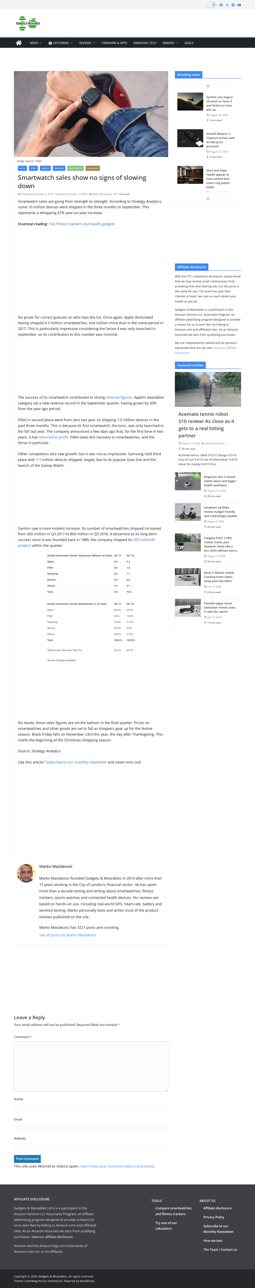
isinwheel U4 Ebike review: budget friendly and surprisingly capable (220, 512)
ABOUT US (207, 1201)
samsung (59, 168)
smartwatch (75, 168)
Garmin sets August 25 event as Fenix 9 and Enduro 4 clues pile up (219, 103)
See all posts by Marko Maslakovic (67, 935)
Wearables (92, 168)
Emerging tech (144, 43)
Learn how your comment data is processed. (117, 1166)
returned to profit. (54, 437)
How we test (212, 1240)
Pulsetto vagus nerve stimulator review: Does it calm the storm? (219, 607)
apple (22, 168)
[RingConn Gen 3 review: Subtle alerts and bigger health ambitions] (188, 486)
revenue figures (119, 397)
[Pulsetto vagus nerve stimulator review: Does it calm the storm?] (188, 613)
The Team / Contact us (220, 1249)
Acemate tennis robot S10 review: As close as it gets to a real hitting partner (206, 425)
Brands (168, 43)
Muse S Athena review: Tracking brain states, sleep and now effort (219, 577)
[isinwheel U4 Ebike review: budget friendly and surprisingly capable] (188, 517)
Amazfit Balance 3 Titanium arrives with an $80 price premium (220, 140)
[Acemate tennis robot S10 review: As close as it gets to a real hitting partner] (208, 389)
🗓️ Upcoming (58, 43)
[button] (40, 43)
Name (18, 1099)
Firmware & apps (114, 43)
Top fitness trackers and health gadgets (82, 223)
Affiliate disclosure (217, 1208)
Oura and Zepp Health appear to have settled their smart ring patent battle (218, 178)
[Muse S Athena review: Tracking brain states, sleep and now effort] (188, 582)
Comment (22, 1037)
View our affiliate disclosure (52, 1237)
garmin (45, 168)
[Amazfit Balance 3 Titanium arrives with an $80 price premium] (190, 138)
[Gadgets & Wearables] (19, 43)
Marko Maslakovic (102, 194)
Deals (189, 43)
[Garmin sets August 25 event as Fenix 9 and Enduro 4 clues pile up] (190, 102)
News (34, 43)
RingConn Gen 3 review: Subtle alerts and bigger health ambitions (220, 481)
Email (18, 1119)
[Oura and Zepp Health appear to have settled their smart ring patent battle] (190, 175)
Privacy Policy (213, 1217)
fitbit (33, 168)
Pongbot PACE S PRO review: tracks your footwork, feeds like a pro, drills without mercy (220, 544)
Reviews (85, 43)
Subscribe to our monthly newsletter (76, 762)
